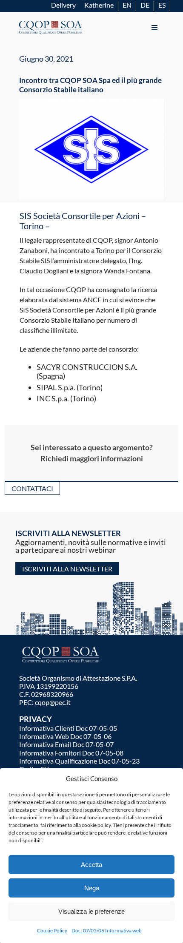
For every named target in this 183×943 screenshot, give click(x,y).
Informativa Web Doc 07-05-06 (65, 736)
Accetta (91, 864)
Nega (91, 888)
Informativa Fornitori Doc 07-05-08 (71, 753)
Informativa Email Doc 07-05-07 (66, 744)
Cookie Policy (52, 930)
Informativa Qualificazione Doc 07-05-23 (79, 761)
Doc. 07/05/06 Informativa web (106, 930)
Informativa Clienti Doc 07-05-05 (68, 728)
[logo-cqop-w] (61, 647)
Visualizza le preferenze (91, 911)
